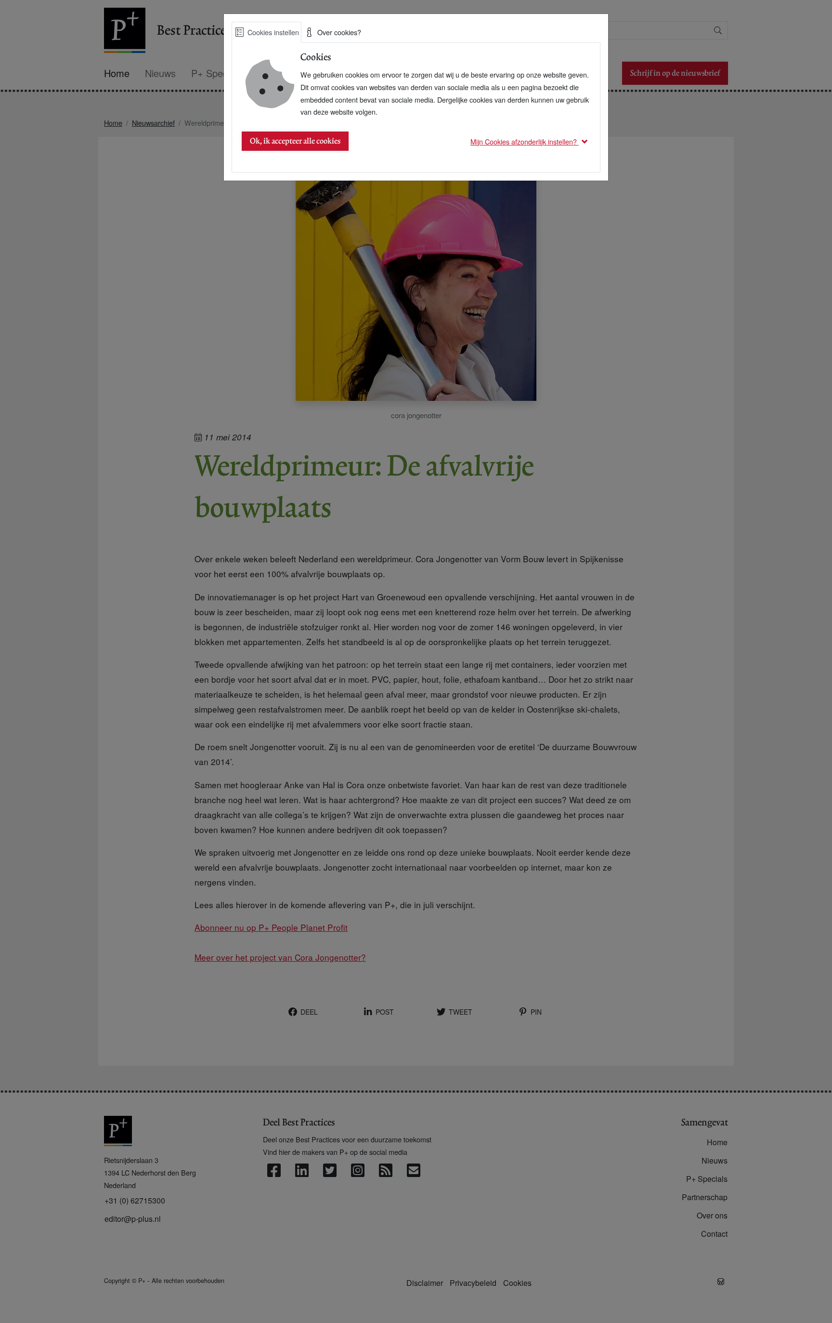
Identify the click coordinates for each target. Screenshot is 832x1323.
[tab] (266, 32)
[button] (530, 141)
